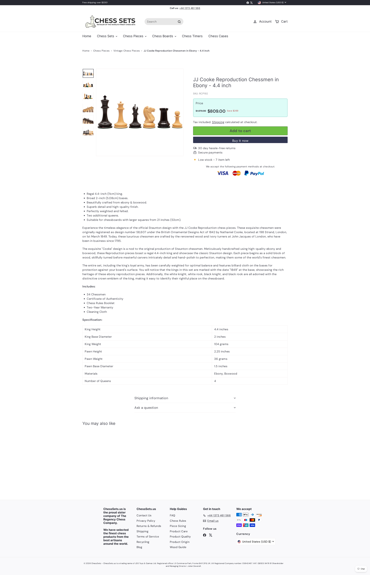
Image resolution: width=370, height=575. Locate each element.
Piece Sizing (178, 526)
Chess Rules (178, 521)
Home (86, 36)
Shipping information (151, 398)
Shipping (218, 122)
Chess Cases (218, 36)
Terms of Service (148, 536)
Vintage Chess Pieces (126, 50)
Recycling (143, 542)
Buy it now (240, 141)
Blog (139, 547)
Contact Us (144, 515)
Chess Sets (106, 36)
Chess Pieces (133, 36)
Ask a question (146, 407)
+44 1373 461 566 (189, 8)
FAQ (172, 515)
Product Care (179, 531)
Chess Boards (163, 36)
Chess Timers (192, 36)
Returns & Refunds (149, 526)
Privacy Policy (146, 521)
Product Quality (180, 536)
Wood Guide (178, 547)
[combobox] (164, 21)
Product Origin (179, 542)
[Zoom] (139, 112)
